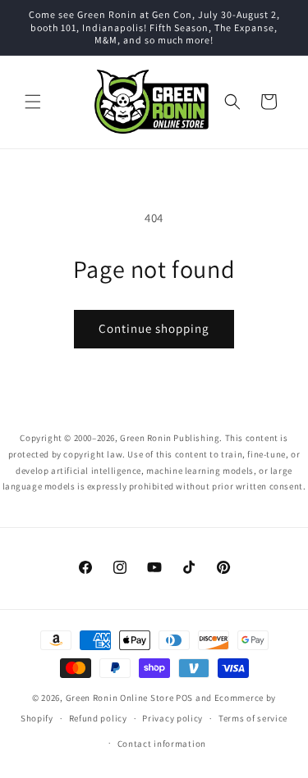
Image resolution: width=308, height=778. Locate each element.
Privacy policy (172, 718)
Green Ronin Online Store (120, 697)
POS (184, 697)
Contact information (161, 743)
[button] (33, 102)
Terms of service (252, 718)
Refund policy (98, 718)
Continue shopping (154, 328)
